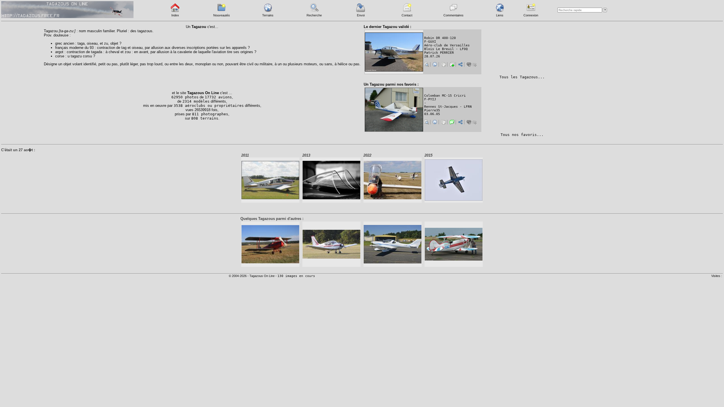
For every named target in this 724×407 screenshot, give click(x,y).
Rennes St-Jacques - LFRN (448, 107)
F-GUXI (430, 42)
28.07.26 (432, 56)
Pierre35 (432, 110)
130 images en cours (296, 276)
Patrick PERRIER (439, 53)
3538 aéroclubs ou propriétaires (209, 105)
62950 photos (185, 97)
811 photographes (210, 114)
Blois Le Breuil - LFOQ (446, 49)
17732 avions (218, 97)
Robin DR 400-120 (440, 38)
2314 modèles (196, 101)
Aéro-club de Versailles (447, 45)
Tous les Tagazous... (522, 77)
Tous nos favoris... (522, 135)
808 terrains (204, 118)
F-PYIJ (430, 99)
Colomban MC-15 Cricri (445, 96)
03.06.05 (432, 114)
